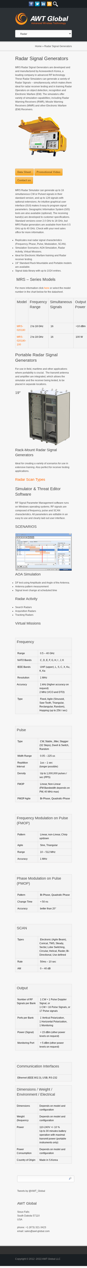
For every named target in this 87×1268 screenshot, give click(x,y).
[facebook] (31, 4)
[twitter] (37, 4)
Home (38, 46)
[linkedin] (43, 4)
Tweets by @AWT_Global (31, 1191)
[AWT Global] (43, 20)
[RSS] (49, 4)
